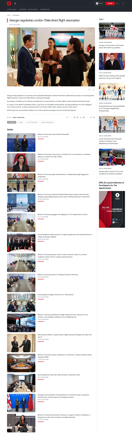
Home (9, 15)
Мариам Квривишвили (47, 122)
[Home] (9, 3)
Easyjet (21, 122)
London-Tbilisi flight (32, 122)
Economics (12, 122)
